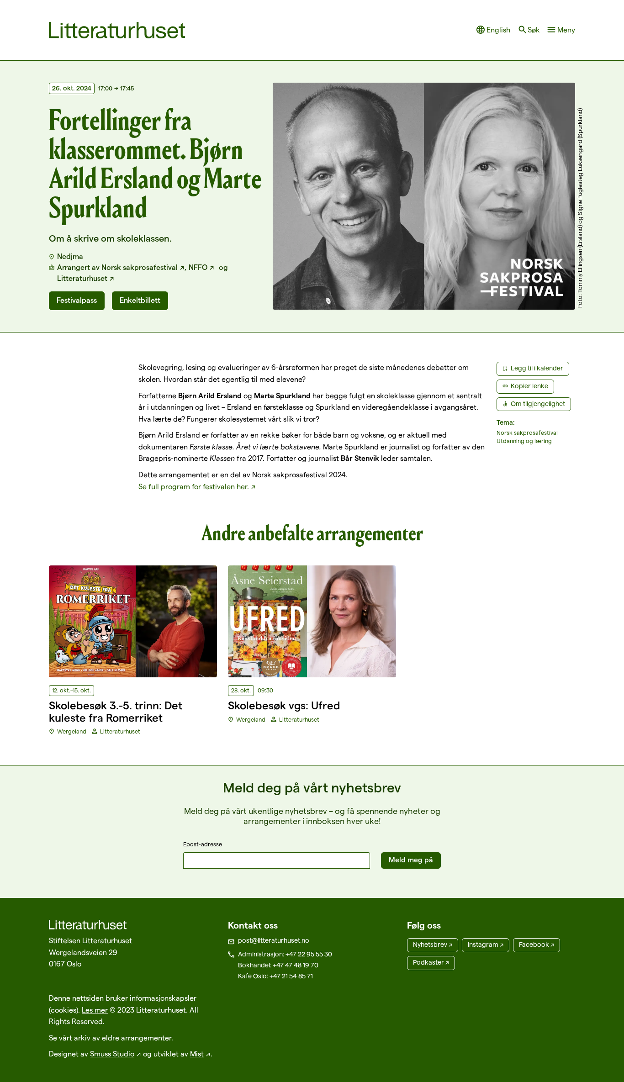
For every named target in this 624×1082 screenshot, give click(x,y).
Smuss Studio (112, 1054)
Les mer (95, 1010)
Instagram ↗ (485, 944)
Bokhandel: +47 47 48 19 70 (278, 965)
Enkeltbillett (140, 300)
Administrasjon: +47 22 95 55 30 (285, 954)
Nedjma (70, 256)
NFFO (198, 267)
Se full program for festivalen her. (193, 487)
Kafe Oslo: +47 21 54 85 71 (275, 976)
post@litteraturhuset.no (273, 940)
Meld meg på (411, 860)
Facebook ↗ (536, 944)
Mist (197, 1054)
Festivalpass (77, 300)
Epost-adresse (202, 844)
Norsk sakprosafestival (139, 267)
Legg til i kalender (537, 368)
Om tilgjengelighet (538, 403)
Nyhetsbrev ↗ (432, 944)
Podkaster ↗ (431, 962)
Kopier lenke (529, 386)
